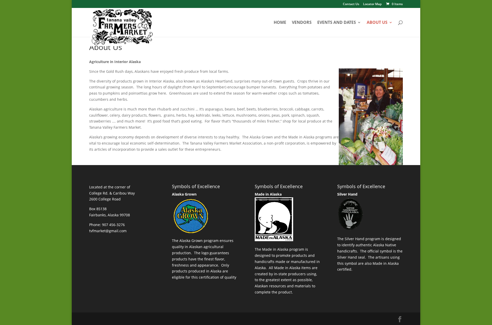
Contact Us (351, 4)
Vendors (302, 23)
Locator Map (372, 4)
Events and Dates (336, 23)
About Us (377, 23)
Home (280, 23)
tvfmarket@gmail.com (108, 230)
